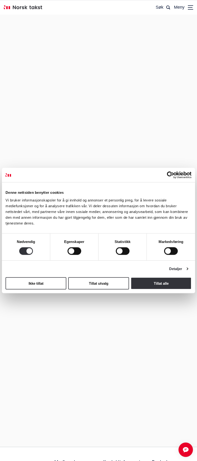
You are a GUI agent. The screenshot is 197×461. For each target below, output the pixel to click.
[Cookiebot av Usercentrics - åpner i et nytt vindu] (170, 175)
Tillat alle (161, 283)
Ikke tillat (36, 283)
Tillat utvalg (98, 283)
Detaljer (175, 269)
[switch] (74, 251)
